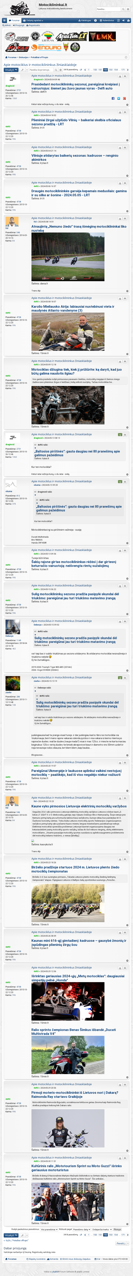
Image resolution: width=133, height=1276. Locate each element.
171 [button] (123, 70)
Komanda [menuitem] (54, 1259)
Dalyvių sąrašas (34, 20)
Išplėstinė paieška (128, 9)
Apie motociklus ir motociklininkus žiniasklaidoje (40, 64)
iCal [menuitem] (98, 1259)
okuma (9, 491)
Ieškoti (123, 9)
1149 (19, 640)
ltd (7, 228)
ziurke (8, 692)
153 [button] (110, 70)
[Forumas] (20, 9)
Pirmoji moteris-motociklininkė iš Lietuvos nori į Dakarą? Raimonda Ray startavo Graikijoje (74, 1095)
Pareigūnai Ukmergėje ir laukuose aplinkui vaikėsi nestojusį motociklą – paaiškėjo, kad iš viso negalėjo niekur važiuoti (76, 773)
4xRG (8, 126)
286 (18, 697)
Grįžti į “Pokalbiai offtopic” (17, 1240)
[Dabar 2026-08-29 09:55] (126, 57)
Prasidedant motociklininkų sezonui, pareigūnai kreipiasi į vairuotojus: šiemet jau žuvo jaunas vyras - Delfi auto (75, 86)
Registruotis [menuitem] (129, 21)
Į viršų (127, 105)
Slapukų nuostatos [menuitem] (37, 1259)
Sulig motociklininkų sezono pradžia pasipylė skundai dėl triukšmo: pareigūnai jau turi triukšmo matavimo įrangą (75, 596)
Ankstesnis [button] (85, 69)
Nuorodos (5, 21)
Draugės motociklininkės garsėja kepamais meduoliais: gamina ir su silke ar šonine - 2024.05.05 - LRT (79, 193)
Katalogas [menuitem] (86, 20)
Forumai (15, 20)
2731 (19, 90)
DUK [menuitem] (96, 21)
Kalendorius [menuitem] (108, 20)
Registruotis (34, 25)
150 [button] (95, 70)
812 (18, 496)
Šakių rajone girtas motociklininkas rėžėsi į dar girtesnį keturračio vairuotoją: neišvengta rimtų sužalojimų (73, 564)
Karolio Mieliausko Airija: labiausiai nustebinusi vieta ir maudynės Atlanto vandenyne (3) (72, 309)
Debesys (9, 636)
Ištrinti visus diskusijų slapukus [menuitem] (76, 1259)
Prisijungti (19, 25)
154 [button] (116, 70)
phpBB (55, 1272)
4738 (19, 131)
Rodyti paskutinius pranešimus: (26, 1229)
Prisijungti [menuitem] (124, 21)
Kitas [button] (127, 69)
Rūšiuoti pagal (65, 1229)
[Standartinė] (32, 79)
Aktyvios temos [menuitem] (119, 21)
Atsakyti (9, 69)
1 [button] (88, 70)
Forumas (12, 1259)
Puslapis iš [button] (80, 69)
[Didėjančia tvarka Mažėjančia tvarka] (102, 1229)
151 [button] (100, 70)
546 (18, 232)
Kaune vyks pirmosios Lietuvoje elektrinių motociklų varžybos (79, 806)
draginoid (10, 86)
